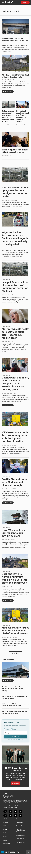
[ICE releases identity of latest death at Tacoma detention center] (15, 63)
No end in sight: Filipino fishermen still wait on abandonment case (15, 151)
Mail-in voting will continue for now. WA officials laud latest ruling (14, 712)
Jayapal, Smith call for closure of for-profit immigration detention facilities (15, 286)
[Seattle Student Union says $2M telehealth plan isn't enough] (15, 466)
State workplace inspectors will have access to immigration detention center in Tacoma (8, 116)
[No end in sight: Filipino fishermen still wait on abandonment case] (15, 139)
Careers (18, 819)
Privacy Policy (20, 739)
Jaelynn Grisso (5, 43)
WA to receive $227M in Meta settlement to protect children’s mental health (15, 705)
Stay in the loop (15, 736)
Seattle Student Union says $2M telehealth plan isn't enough (15, 482)
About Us (5, 819)
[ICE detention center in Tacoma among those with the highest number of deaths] (15, 419)
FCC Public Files (20, 842)
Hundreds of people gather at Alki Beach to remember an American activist (22, 116)
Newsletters (6, 843)
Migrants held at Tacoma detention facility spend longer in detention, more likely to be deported (15, 238)
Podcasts (6, 840)
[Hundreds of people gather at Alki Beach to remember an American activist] (22, 104)
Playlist (5, 836)
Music (7, 729)
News (14, 729)
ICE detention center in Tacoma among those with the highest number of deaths (15, 437)
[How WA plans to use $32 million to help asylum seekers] (15, 517)
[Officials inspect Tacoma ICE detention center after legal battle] (15, 26)
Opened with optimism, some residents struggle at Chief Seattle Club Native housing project (15, 383)
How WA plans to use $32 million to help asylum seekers (14, 533)
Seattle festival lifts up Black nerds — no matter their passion (14, 697)
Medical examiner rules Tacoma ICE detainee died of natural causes (15, 630)
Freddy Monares (5, 79)
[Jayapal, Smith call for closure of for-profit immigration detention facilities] (15, 269)
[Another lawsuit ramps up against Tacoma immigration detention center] (15, 174)
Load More (15, 653)
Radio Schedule (7, 833)
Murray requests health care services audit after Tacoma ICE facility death (15, 333)
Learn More (15, 783)
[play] (3, 852)
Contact (5, 822)
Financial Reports (20, 826)
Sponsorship (19, 822)
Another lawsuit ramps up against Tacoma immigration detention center (15, 192)
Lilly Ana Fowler (5, 393)
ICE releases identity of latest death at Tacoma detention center (15, 76)
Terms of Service (20, 835)
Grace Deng (4, 200)
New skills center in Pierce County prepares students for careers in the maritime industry (15, 688)
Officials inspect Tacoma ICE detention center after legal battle (15, 39)
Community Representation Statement (20, 831)
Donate (25, 2)
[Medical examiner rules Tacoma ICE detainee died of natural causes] (15, 615)
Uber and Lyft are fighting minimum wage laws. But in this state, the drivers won (14, 578)
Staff (4, 826)
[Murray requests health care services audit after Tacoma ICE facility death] (15, 316)
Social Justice (6, 185)
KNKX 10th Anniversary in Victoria (15, 769)
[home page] (9, 3)
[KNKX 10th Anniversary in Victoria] (15, 755)
